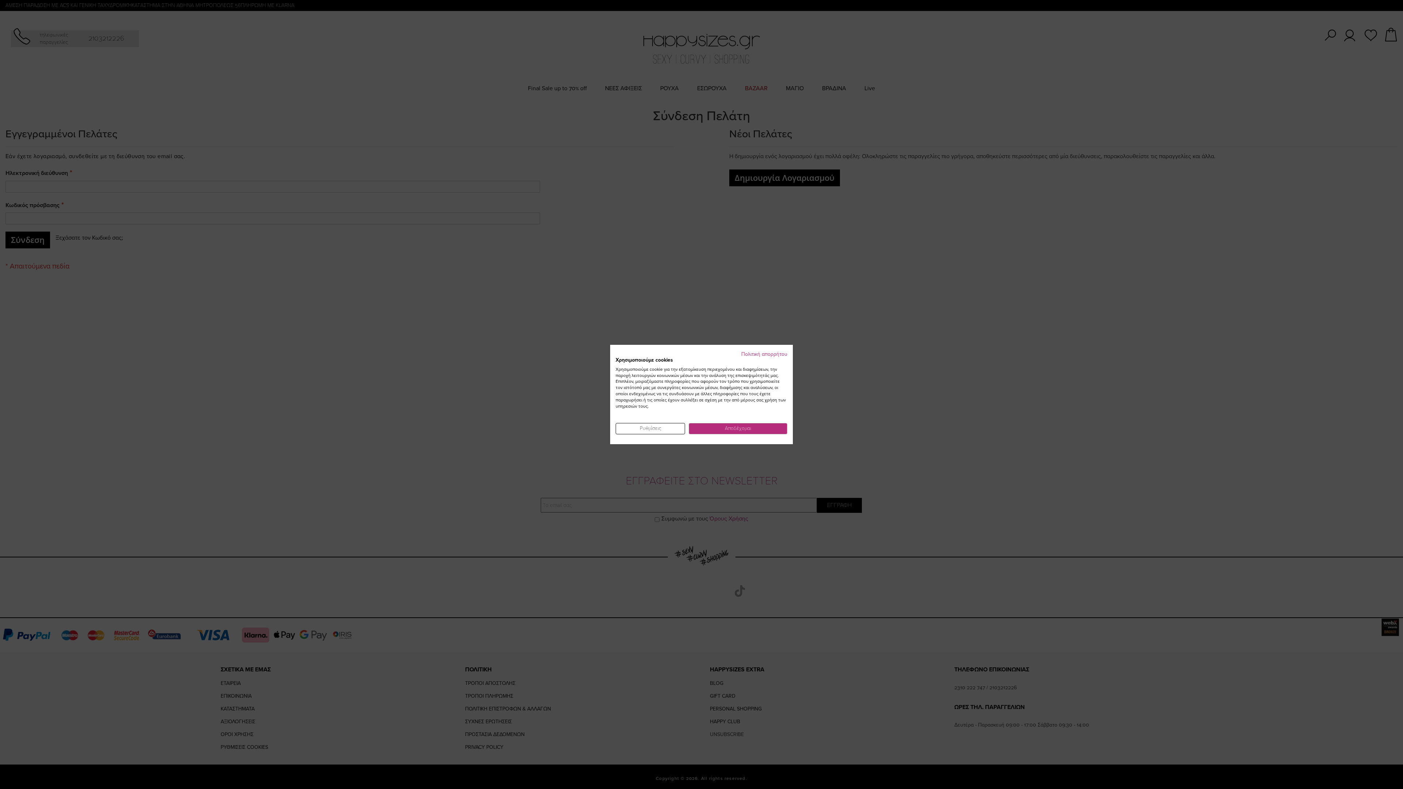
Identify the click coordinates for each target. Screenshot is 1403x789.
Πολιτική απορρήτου (764, 354)
